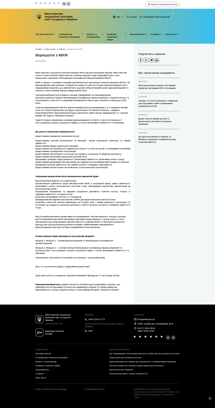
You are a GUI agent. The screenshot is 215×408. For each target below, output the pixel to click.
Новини (62, 49)
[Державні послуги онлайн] (176, 16)
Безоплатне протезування (121, 370)
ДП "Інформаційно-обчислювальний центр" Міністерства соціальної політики (144, 354)
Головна (38, 49)
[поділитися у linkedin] (157, 60)
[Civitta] (107, 393)
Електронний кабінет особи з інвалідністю (128, 374)
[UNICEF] (58, 395)
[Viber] (162, 337)
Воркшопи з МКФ (76, 49)
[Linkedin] (168, 337)
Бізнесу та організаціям (93, 35)
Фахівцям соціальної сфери (112, 37)
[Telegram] (146, 337)
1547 (90, 331)
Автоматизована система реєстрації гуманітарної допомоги (136, 366)
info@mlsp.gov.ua (146, 319)
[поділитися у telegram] (151, 60)
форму (91, 275)
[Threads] (173, 337)
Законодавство (137, 34)
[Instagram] (152, 337)
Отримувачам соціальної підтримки (69, 35)
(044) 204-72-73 (96, 319)
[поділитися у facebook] (140, 60)
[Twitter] (141, 337)
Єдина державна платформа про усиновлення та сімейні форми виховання (142, 362)
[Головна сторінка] (57, 16)
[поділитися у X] (146, 60)
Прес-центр (171, 34)
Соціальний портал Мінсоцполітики (125, 358)
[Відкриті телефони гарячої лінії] (210, 398)
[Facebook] (136, 337)
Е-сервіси (155, 34)
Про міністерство (44, 34)
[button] (54, 34)
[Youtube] (157, 337)
